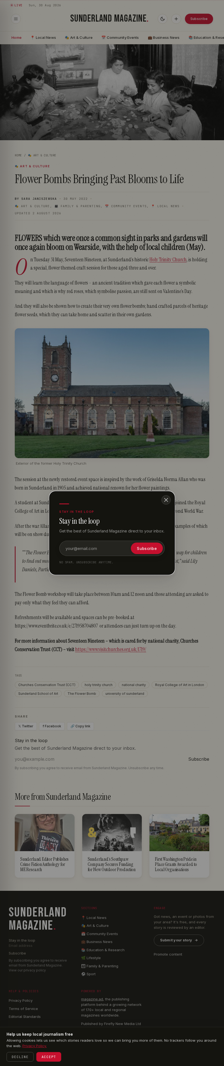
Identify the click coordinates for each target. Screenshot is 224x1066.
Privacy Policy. (34, 1046)
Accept (49, 1057)
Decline (20, 1057)
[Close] (166, 500)
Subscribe (147, 548)
